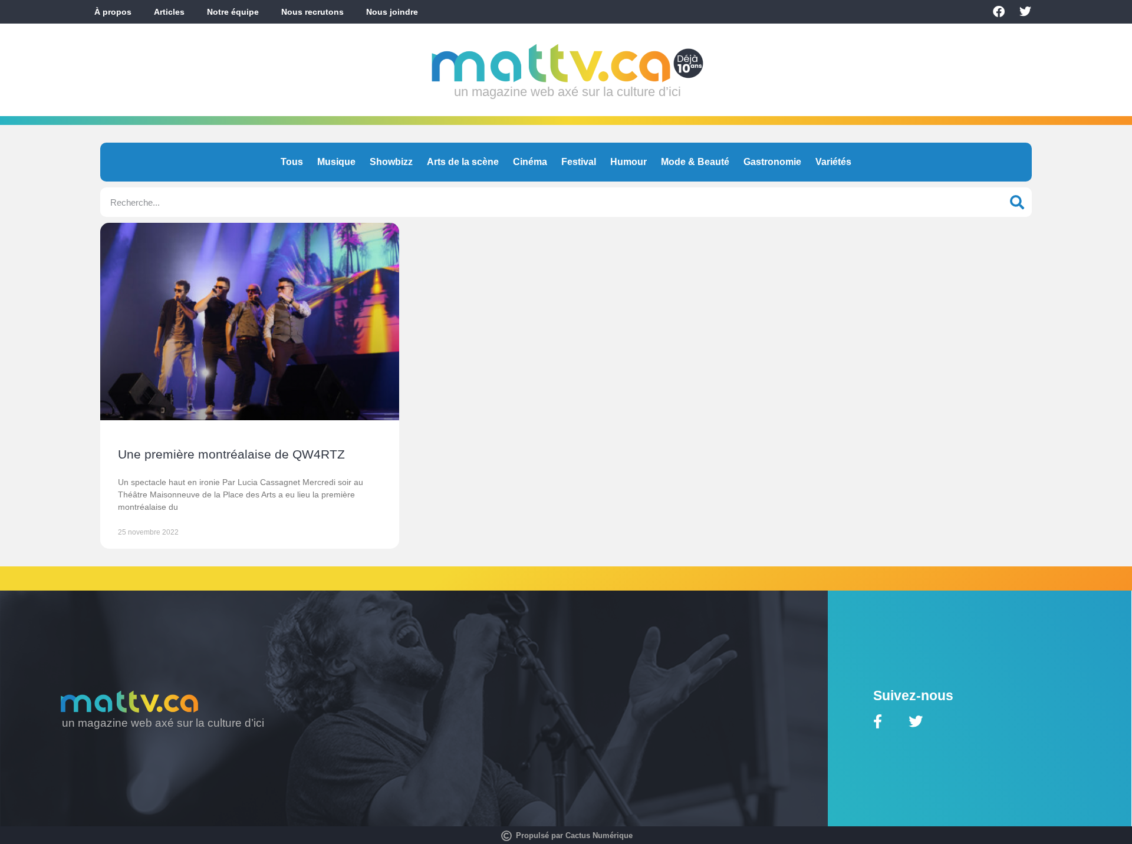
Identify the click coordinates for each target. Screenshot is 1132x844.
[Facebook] (999, 12)
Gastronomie (772, 162)
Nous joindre (392, 12)
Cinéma (530, 162)
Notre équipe (233, 12)
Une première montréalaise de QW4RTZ (231, 454)
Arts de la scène (463, 162)
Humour (628, 162)
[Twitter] (1025, 12)
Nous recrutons (312, 12)
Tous (292, 162)
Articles (169, 12)
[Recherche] (1017, 202)
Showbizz (391, 162)
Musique (336, 162)
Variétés (833, 162)
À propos (112, 12)
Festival (578, 162)
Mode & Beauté (695, 162)
